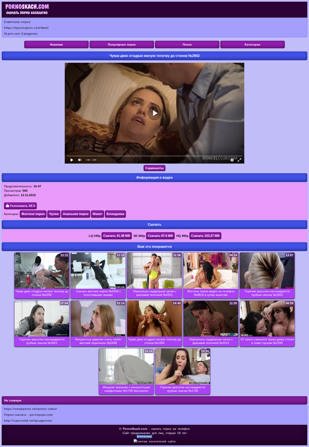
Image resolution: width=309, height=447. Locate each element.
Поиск (187, 44)
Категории (252, 44)
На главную (12, 400)
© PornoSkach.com (133, 428)
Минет (97, 214)
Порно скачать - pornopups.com (28, 414)
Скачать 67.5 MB (160, 235)
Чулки (54, 214)
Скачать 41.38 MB (116, 235)
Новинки (56, 44)
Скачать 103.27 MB (205, 235)
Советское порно (17, 22)
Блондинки (115, 214)
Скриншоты (154, 168)
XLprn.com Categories (21, 33)
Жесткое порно (33, 214)
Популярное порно (122, 44)
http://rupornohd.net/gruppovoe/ (28, 420)
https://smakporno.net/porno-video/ (30, 408)
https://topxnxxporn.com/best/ (26, 27)
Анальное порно (75, 214)
